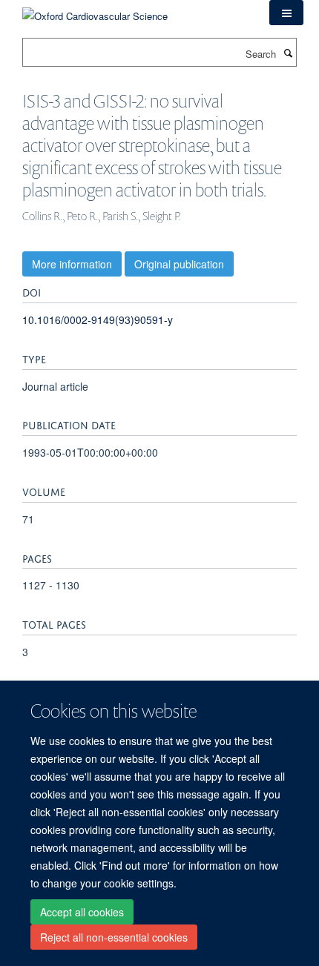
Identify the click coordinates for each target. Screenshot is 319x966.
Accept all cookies (82, 911)
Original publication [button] (179, 264)
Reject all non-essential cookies (114, 937)
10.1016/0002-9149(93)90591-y (97, 319)
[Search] (288, 52)
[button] (286, 12)
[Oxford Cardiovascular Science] (95, 11)
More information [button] (72, 264)
